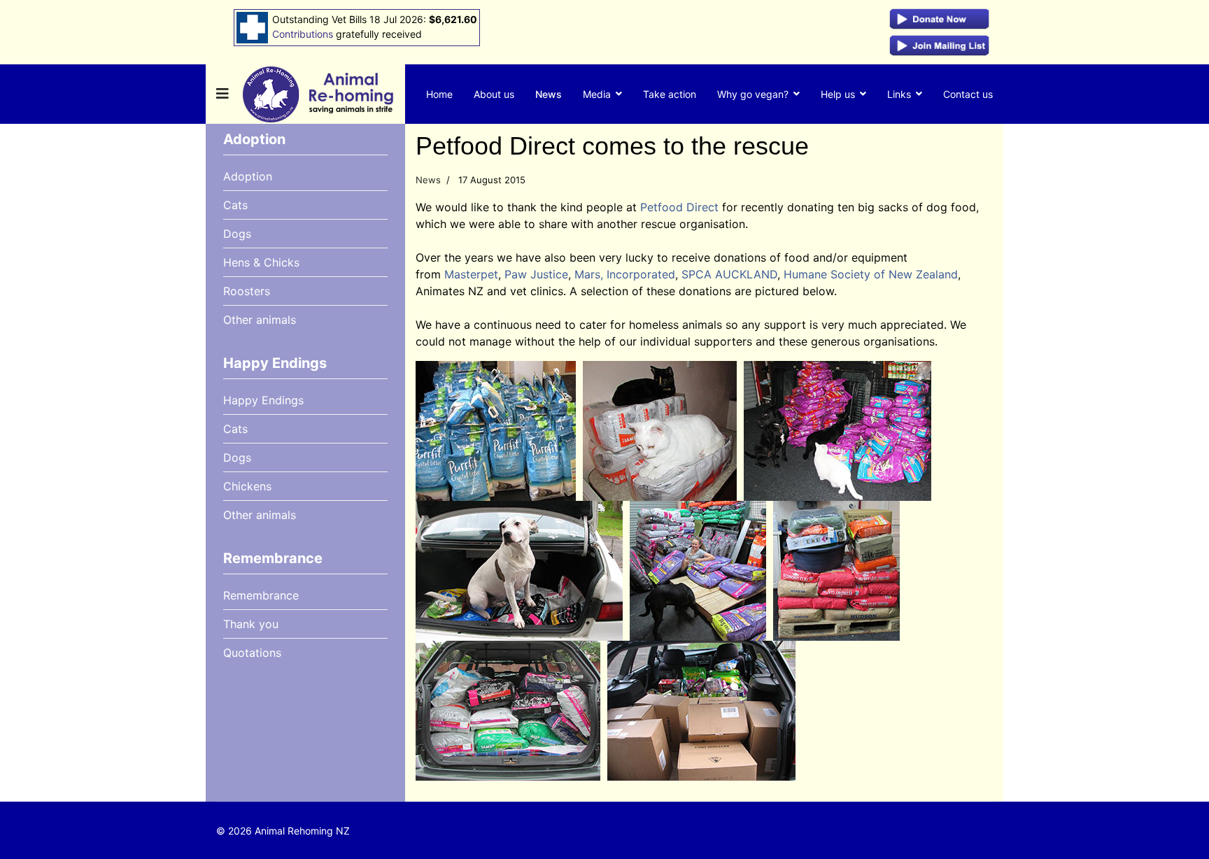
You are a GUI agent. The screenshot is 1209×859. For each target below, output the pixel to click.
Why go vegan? (753, 94)
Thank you (250, 624)
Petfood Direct (679, 207)
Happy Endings (263, 400)
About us (494, 94)
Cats (235, 205)
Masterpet (471, 274)
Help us (838, 94)
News (548, 94)
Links (899, 94)
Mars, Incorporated (624, 274)
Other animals (259, 320)
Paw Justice (536, 274)
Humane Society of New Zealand (871, 274)
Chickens (247, 486)
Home (439, 94)
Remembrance (261, 595)
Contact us (968, 94)
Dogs (237, 234)
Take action (669, 94)
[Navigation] (222, 94)
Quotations (252, 653)
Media (597, 94)
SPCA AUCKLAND (729, 274)
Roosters (246, 291)
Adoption (247, 176)
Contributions (302, 34)
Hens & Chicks (261, 262)
